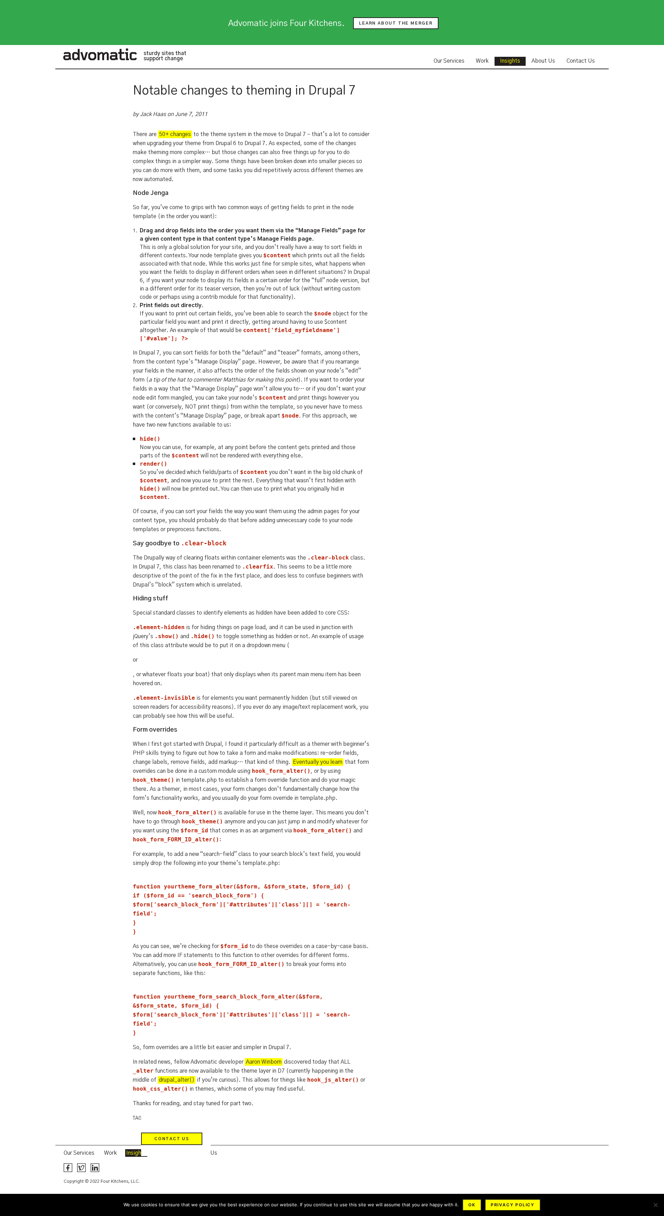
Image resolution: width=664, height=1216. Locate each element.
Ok (472, 1204)
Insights (510, 61)
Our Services (449, 61)
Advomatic (100, 54)
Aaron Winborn (264, 1062)
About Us (543, 61)
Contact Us (580, 61)
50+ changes (175, 134)
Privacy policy (513, 1204)
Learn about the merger (396, 23)
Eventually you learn (317, 762)
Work (482, 61)
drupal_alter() (176, 1080)
